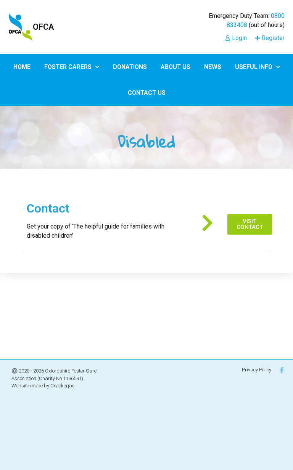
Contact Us (147, 92)
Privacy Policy (256, 369)
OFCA (43, 27)
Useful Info (253, 66)
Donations (130, 66)
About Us (175, 66)
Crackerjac (62, 385)
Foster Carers (68, 66)
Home (22, 66)
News (212, 66)
